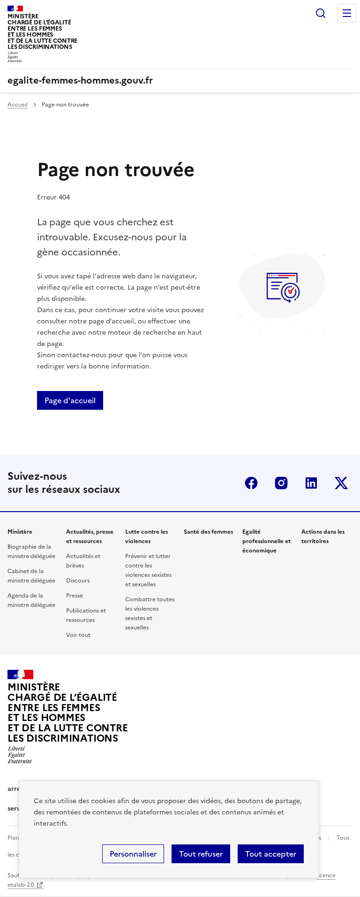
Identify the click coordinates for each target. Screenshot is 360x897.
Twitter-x (341, 483)
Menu (347, 13)
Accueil (18, 104)
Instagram (281, 483)
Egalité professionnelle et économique (266, 541)
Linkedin (311, 483)
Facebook (251, 483)
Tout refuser (201, 853)
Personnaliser (133, 853)
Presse (74, 595)
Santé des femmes (208, 532)
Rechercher (320, 13)
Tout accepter (270, 853)
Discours (78, 580)
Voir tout (78, 635)
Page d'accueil (70, 400)
